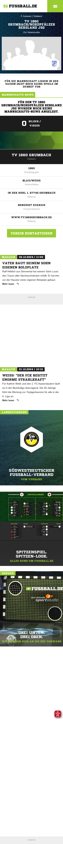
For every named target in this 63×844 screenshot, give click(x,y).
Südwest (37, 16)
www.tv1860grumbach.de (31, 217)
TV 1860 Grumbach (31, 155)
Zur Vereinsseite (31, 32)
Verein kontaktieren (31, 233)
